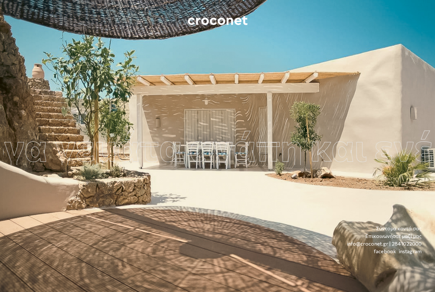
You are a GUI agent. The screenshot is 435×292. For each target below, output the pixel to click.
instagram (410, 251)
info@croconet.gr (367, 243)
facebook (385, 251)
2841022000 (407, 243)
